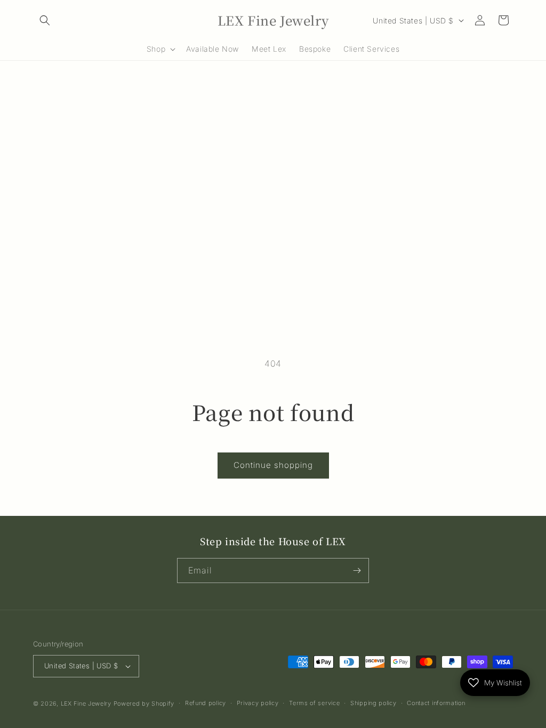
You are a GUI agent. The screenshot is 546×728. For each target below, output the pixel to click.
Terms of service (314, 703)
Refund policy (205, 703)
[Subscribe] (356, 570)
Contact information (436, 703)
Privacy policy (258, 703)
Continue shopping (273, 465)
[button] (45, 20)
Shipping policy (373, 703)
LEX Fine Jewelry (86, 703)
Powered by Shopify (144, 703)
